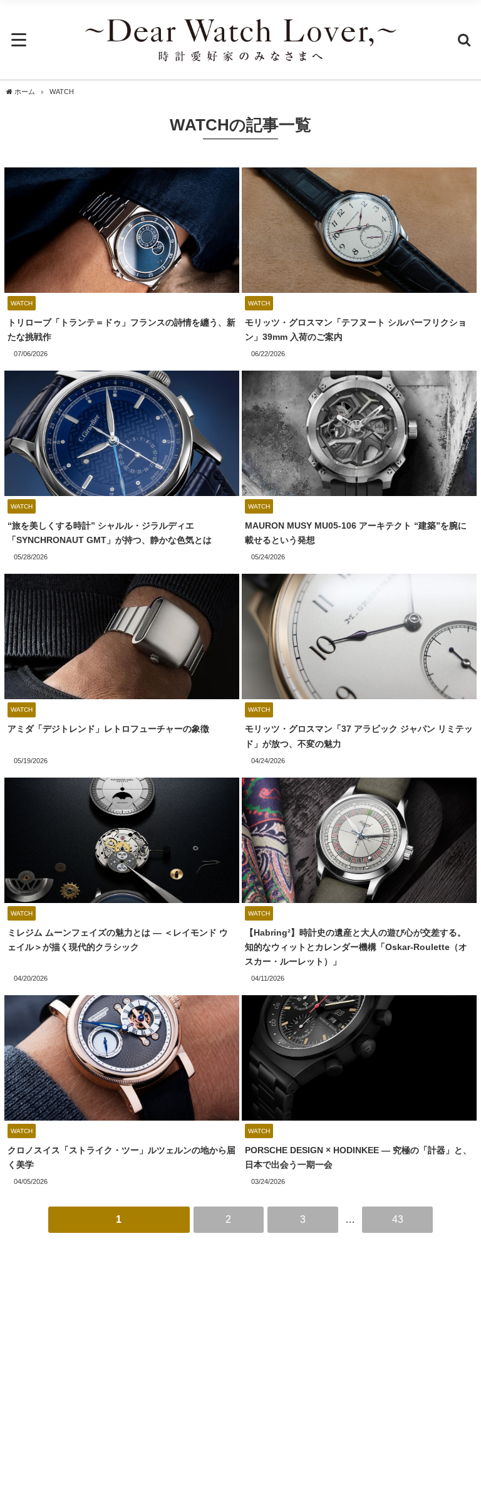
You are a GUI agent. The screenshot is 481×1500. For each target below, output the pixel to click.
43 (397, 1219)
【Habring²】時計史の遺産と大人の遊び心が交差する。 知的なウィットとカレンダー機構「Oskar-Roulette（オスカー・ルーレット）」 (356, 947)
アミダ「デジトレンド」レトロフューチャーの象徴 (108, 728)
